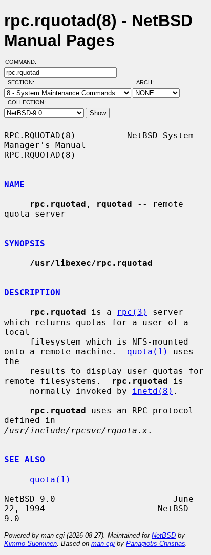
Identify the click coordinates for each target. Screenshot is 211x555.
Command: (24, 62)
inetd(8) (152, 391)
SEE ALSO (24, 459)
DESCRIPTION (32, 292)
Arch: (149, 82)
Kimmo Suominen (30, 543)
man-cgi (103, 543)
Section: (23, 82)
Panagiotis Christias (155, 543)
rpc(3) (132, 312)
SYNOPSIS (24, 243)
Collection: (27, 102)
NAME (14, 184)
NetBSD (164, 535)
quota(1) (147, 351)
